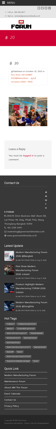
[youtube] (46, 9)
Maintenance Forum (13, 338)
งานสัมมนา (10, 324)
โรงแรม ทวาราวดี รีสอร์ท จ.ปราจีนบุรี (18, 361)
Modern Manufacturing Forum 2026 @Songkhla (31, 304)
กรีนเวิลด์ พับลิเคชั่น (36, 333)
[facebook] (39, 9)
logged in (28, 155)
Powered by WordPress (13, 423)
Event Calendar (12, 393)
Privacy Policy (11, 406)
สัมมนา (20, 352)
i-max (32, 423)
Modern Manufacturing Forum (16, 333)
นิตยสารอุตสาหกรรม (13, 343)
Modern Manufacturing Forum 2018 (18, 357)
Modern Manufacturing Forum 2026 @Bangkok (31, 254)
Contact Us (10, 400)
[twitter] (42, 9)
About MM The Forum (15, 387)
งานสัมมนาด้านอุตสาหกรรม (26, 324)
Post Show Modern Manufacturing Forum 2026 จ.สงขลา (27, 270)
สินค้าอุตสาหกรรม (39, 347)
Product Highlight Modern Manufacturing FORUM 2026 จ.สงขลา (31, 288)
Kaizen (36, 361)
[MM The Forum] (19, 23)
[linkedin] (49, 9)
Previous (16, 108)
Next (42, 108)
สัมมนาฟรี (10, 352)
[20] (28, 111)
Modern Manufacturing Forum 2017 (18, 347)
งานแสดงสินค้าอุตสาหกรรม (26, 329)
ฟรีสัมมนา (10, 329)
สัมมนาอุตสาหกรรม (30, 338)
